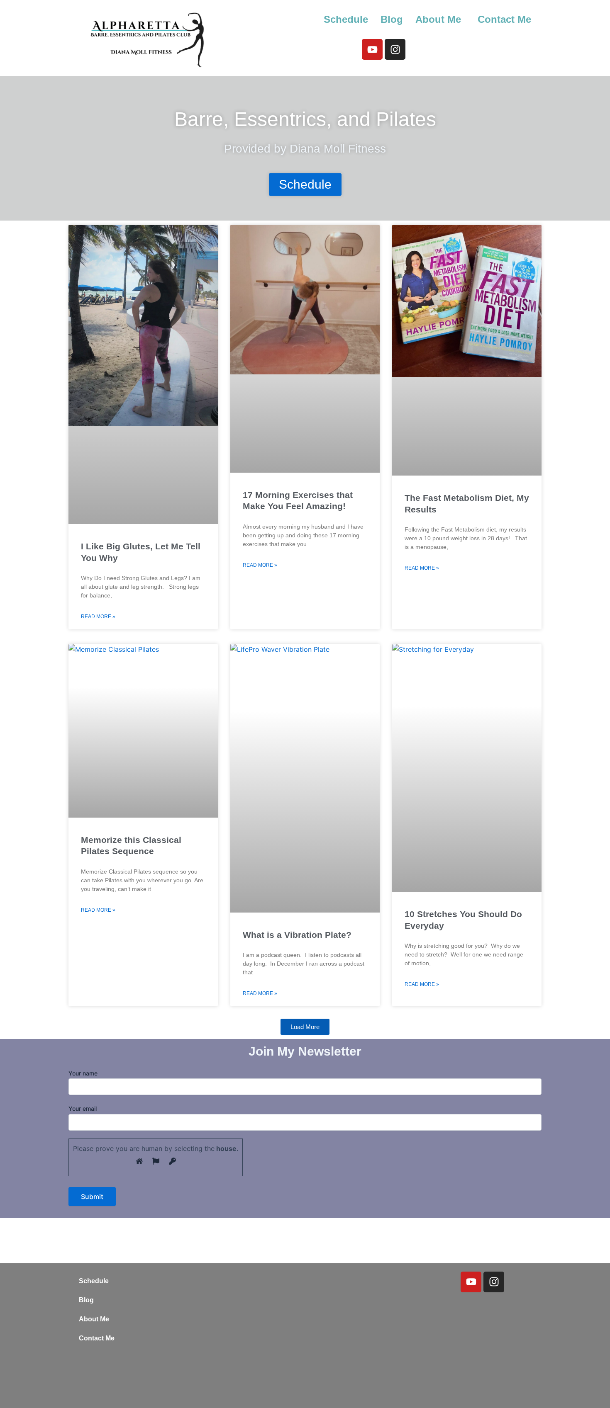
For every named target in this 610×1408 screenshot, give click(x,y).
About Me (438, 19)
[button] (440, 19)
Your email (82, 1108)
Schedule (346, 19)
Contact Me (504, 19)
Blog (392, 19)
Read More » (98, 616)
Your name (83, 1073)
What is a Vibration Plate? (297, 934)
